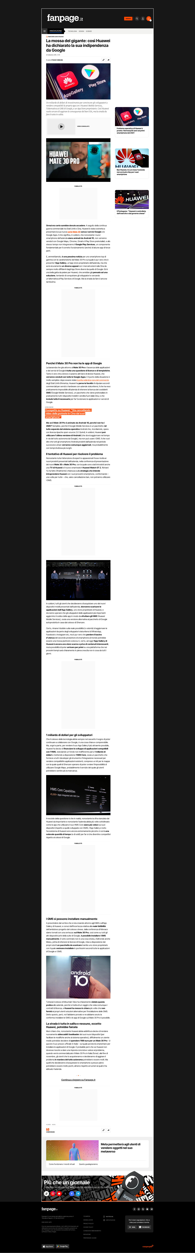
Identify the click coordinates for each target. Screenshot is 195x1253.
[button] (108, 60)
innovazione (56, 31)
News (54, 1124)
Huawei (48, 1124)
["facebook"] (71, 1193)
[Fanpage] (49, 1209)
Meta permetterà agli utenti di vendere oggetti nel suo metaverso (120, 1147)
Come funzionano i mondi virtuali (62, 1164)
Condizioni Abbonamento (92, 1231)
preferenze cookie (89, 1238)
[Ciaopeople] (148, 1247)
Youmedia (86, 1216)
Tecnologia (72, 31)
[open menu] (44, 31)
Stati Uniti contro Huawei (56, 36)
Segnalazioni (88, 1220)
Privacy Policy (88, 1223)
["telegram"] (78, 1193)
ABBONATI (128, 18)
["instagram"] (52, 1193)
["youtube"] (59, 1193)
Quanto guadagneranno (88, 1164)
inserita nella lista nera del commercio (93, 380)
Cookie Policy (88, 1227)
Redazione (87, 1234)
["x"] (65, 1193)
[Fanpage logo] (62, 18)
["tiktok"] (46, 1193)
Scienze (89, 31)
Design (81, 31)
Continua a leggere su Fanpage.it (78, 1079)
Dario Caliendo (57, 60)
